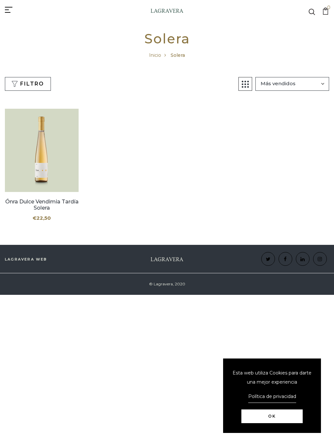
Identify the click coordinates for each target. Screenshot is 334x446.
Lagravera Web (26, 259)
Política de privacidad (272, 396)
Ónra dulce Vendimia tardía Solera (42, 205)
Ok (272, 416)
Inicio (155, 55)
